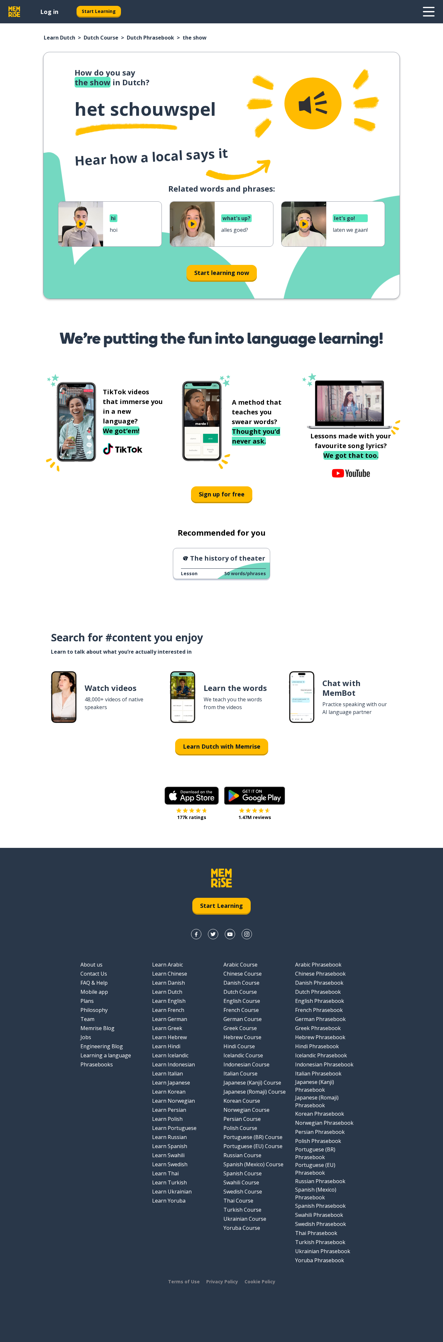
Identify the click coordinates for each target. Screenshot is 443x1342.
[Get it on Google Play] (254, 796)
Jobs (85, 1037)
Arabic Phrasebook (318, 964)
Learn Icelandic (170, 1055)
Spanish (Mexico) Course (253, 1164)
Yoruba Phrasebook (319, 1260)
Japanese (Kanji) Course (252, 1082)
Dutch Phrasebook (150, 37)
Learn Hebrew (169, 1037)
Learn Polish (167, 1118)
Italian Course (240, 1073)
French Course (241, 1010)
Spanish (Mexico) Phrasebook (315, 1193)
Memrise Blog (97, 1028)
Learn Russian (169, 1137)
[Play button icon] (80, 224)
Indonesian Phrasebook (324, 1064)
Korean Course (241, 1100)
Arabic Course (240, 964)
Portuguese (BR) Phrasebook (315, 1153)
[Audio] (312, 103)
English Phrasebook (319, 1000)
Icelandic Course (243, 1055)
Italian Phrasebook (318, 1073)
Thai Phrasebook (316, 1233)
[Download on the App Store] (191, 796)
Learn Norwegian (173, 1100)
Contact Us (93, 973)
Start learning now (221, 273)
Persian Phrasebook (320, 1131)
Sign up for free (222, 494)
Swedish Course (242, 1191)
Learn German (169, 1019)
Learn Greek (167, 1028)
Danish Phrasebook (319, 982)
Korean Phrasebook (319, 1113)
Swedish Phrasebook (320, 1224)
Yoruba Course (241, 1227)
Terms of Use (184, 1281)
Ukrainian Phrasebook (322, 1251)
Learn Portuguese (174, 1128)
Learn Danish (168, 982)
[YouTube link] (230, 934)
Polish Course (240, 1128)
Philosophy (94, 1010)
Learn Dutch (59, 37)
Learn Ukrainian (172, 1191)
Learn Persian (169, 1109)
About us (91, 964)
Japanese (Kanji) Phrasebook (314, 1085)
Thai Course (238, 1200)
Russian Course (242, 1155)
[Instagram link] (247, 934)
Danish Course (241, 982)
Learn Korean (169, 1091)
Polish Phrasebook (318, 1141)
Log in (49, 12)
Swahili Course (241, 1182)
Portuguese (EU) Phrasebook (315, 1168)
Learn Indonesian (173, 1064)
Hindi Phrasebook (317, 1046)
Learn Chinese (169, 973)
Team (87, 1019)
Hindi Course (239, 1046)
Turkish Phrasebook (320, 1242)
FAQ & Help (94, 982)
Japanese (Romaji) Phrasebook (317, 1101)
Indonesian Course (246, 1064)
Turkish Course (242, 1209)
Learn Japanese (171, 1082)
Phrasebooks (96, 1064)
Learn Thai (165, 1173)
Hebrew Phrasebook (320, 1037)
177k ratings (191, 817)
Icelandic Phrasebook (321, 1055)
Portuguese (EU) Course (252, 1146)
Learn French (168, 1010)
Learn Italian (167, 1073)
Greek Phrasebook (318, 1028)
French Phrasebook (319, 1010)
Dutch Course (101, 37)
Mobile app (94, 991)
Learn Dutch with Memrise (221, 746)
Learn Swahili (168, 1155)
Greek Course (240, 1028)
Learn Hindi (166, 1046)
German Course (242, 1019)
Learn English (169, 1000)
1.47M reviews (254, 817)
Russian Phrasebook (320, 1181)
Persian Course (242, 1118)
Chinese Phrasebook (320, 973)
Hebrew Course (242, 1037)
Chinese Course (242, 973)
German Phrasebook (320, 1019)
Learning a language (105, 1055)
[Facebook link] (196, 934)
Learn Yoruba (169, 1200)
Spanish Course (242, 1173)
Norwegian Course (246, 1109)
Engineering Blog (101, 1046)
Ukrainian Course (244, 1218)
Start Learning (99, 11)
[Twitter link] (213, 934)
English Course (241, 1000)
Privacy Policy (222, 1281)
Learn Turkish (169, 1182)
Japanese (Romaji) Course (254, 1091)
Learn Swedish (169, 1164)
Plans (87, 1000)
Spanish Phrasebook (320, 1205)
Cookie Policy (260, 1281)
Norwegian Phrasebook (324, 1122)
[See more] (429, 11)
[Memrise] (14, 11)
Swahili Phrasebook (319, 1214)
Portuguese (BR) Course (252, 1137)
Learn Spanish (169, 1146)
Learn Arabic (167, 964)
